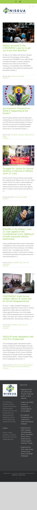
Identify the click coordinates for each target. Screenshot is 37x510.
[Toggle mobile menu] (33, 6)
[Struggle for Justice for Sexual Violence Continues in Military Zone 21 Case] (18, 155)
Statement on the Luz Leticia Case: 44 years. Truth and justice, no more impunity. (27, 394)
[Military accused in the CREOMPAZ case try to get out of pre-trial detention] (18, 32)
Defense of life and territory (19, 365)
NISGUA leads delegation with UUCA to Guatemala (18, 337)
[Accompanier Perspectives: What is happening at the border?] (18, 95)
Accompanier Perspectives (17, 134)
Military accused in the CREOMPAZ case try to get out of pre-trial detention (17, 48)
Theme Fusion (21, 475)
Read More (5, 78)
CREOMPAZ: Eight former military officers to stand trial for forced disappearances (17, 299)
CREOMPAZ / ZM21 (18, 262)
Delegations (30, 365)
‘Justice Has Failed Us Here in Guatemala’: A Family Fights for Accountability (27, 407)
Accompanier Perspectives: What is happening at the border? (17, 111)
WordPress (14, 475)
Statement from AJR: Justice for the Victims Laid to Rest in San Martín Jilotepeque (27, 451)
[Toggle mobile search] (30, 6)
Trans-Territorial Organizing (22, 366)
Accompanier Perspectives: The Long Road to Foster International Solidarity (27, 419)
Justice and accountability (17, 76)
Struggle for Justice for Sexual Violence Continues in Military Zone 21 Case (18, 171)
